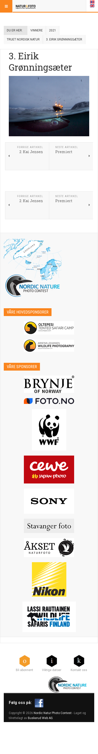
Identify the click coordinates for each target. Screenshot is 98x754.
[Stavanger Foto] (49, 526)
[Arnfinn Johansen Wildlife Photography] (49, 346)
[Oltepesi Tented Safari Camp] (49, 328)
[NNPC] (68, 684)
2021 (52, 30)
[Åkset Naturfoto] (49, 547)
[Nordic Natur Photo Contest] (26, 6)
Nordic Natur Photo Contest (53, 713)
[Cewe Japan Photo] (49, 469)
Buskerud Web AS (40, 718)
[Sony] (49, 501)
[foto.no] (49, 401)
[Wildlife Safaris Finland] (49, 617)
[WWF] (49, 430)
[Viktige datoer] (51, 660)
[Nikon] (49, 579)
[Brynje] (49, 384)
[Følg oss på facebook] (39, 702)
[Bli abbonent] (24, 660)
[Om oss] (79, 660)
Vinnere (36, 30)
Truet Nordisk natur (23, 39)
